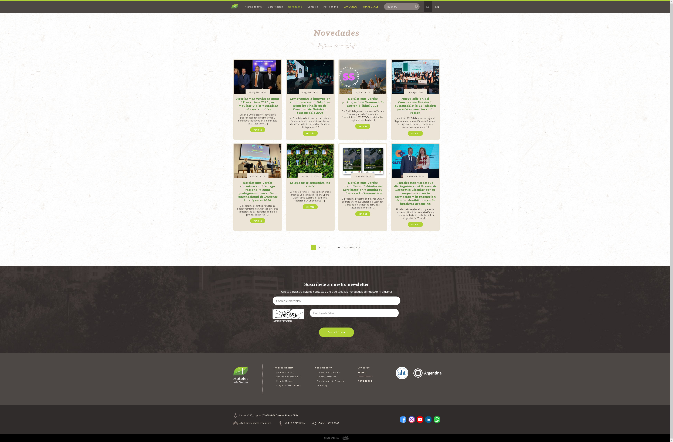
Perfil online (331, 6)
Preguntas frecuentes (288, 385)
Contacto (312, 6)
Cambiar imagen (282, 320)
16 (338, 247)
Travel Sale (371, 6)
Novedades (295, 6)
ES (428, 6)
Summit (363, 372)
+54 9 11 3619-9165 (328, 423)
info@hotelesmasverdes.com (255, 423)
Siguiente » (352, 247)
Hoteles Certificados (328, 372)
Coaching (322, 385)
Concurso (350, 6)
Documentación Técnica (330, 381)
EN (437, 6)
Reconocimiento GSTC (288, 376)
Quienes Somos (285, 372)
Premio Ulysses (284, 381)
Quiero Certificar (326, 376)
